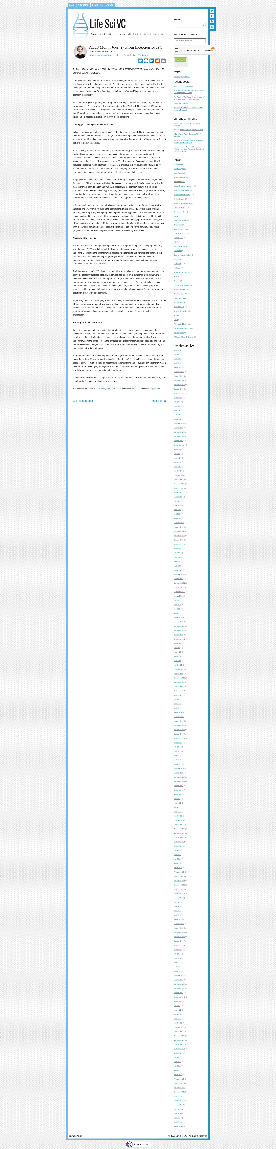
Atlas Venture (178, 173)
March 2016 (178, 868)
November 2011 (179, 1092)
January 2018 (178, 773)
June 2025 (177, 406)
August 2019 (178, 695)
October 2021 (178, 587)
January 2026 (178, 376)
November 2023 (179, 484)
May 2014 (177, 962)
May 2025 (177, 410)
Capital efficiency (179, 207)
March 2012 (178, 1075)
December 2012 (179, 1036)
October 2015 (178, 889)
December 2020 (179, 626)
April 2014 (177, 967)
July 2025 (177, 402)
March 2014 (178, 971)
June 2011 (177, 1113)
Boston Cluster (179, 199)
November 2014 (179, 937)
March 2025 (178, 419)
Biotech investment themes (183, 186)
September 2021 (179, 592)
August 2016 (178, 846)
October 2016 (178, 837)
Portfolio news (178, 294)
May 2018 (177, 755)
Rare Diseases (179, 307)
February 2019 (179, 717)
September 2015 (179, 893)
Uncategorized (179, 333)
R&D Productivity (180, 302)
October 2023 (178, 488)
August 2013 (178, 1001)
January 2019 (178, 721)
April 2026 (177, 363)
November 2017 (179, 781)
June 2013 (177, 1010)
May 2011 (177, 1118)
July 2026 (177, 354)
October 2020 (178, 635)
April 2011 (177, 1122)
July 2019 (177, 699)
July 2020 (177, 648)
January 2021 (178, 622)
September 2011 (179, 1100)
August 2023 (178, 497)
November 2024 (179, 436)
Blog (71, 5)
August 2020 (178, 643)
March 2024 (178, 471)
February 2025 (179, 423)
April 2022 (177, 566)
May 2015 (177, 911)
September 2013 (179, 997)
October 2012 (178, 1044)
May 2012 (177, 1066)
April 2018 (177, 760)
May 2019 (177, 704)
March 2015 (178, 919)
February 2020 (179, 669)
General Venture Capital (182, 255)
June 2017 (177, 803)
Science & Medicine (180, 311)
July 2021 (177, 600)
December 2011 (179, 1087)
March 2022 (178, 570)
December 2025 (179, 380)
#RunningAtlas (179, 164)
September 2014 (179, 945)
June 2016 (177, 855)
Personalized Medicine (181, 285)
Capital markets (179, 212)
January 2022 (178, 579)
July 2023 (177, 501)
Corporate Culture (180, 220)
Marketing (177, 268)
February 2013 (179, 1027)
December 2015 (179, 880)
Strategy (177, 315)
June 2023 (177, 505)
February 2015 (179, 924)
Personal (177, 281)
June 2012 (177, 1062)
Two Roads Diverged (181, 103)
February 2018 (179, 768)
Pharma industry (179, 289)
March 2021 (178, 617)
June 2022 (177, 557)
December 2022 (179, 531)
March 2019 (178, 712)
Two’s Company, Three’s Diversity (192, 130)
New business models (181, 272)
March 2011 (178, 1126)
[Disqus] (119, 442)
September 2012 (179, 1049)
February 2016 (179, 872)
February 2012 (179, 1079)
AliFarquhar (178, 134)
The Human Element (181, 324)
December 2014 (179, 932)
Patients (176, 276)
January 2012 (178, 1083)
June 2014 (177, 958)
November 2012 (179, 1040)
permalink (156, 389)
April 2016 (177, 863)
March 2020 (178, 665)
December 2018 (179, 725)
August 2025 (178, 397)
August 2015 (178, 898)
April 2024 (177, 466)
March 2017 (178, 816)
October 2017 (178, 786)
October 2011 (178, 1096)
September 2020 (179, 639)
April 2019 (177, 708)
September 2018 (179, 738)
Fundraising (178, 251)
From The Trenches (102, 5)
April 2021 (177, 613)
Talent (176, 320)
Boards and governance (182, 195)
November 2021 (179, 583)
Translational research (181, 328)
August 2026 (178, 350)
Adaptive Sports (179, 169)
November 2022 (179, 535)
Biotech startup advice (181, 190)
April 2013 (177, 1018)
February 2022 (179, 574)
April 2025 (177, 415)
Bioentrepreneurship (181, 177)
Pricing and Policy (180, 298)
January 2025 (178, 428)
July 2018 (177, 747)
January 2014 (178, 980)
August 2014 (178, 949)
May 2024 (177, 462)
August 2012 (178, 1053)
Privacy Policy (75, 1136)
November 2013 (179, 988)
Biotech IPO (135, 389)
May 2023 (177, 510)
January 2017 (178, 824)
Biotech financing (179, 182)
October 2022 (178, 540)
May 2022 (177, 561)
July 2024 (177, 454)
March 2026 (178, 367)
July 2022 (177, 553)
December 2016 (179, 829)
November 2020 (179, 630)
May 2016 (177, 859)
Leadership (177, 264)
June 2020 (177, 652)
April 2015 (177, 915)
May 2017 (177, 807)
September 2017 (179, 790)
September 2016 (179, 842)
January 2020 (178, 673)
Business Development (182, 203)
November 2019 (179, 682)
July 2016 (177, 850)
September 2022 (179, 544)
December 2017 (179, 777)
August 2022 (178, 548)
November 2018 (179, 730)
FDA (175, 242)
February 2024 (179, 475)
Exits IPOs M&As (124, 55)
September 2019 (179, 691)
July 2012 (177, 1057)
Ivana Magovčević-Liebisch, (102, 55)
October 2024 (178, 441)
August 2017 (178, 794)
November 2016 (179, 833)
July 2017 (177, 799)
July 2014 (177, 954)
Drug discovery (179, 229)
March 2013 (178, 1023)
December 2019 (179, 678)
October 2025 (178, 389)
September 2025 (179, 393)
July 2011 (177, 1109)
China (176, 216)
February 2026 (179, 372)
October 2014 (178, 941)
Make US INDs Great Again (183, 86)
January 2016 (178, 876)
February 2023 (179, 523)
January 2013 (178, 1031)
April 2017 (177, 811)
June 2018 (177, 751)
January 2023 (178, 527)
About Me (83, 5)
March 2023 (178, 518)
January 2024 (178, 479)
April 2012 (177, 1070)
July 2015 (177, 902)
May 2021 (177, 609)
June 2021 (177, 604)
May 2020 (177, 656)
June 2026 (177, 359)
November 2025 (179, 385)
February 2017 (179, 820)
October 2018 (178, 734)
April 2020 (177, 661)
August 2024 (178, 449)
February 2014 (179, 975)
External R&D (178, 238)
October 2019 (178, 686)
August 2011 (178, 1105)
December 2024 (179, 432)
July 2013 (177, 1006)
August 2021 (178, 596)
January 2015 (178, 928)
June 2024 (177, 458)
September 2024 (179, 445)
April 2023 (177, 514)
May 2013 (177, 1014)
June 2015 (177, 906)
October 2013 (178, 993)
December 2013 (179, 984)
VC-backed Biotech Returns (183, 337)
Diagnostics (178, 225)
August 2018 (178, 742)
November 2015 (179, 885)
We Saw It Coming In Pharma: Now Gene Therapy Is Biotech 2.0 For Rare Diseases (189, 149)
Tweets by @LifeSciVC (182, 76)
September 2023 (179, 492)
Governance (178, 259)
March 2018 (178, 764)
